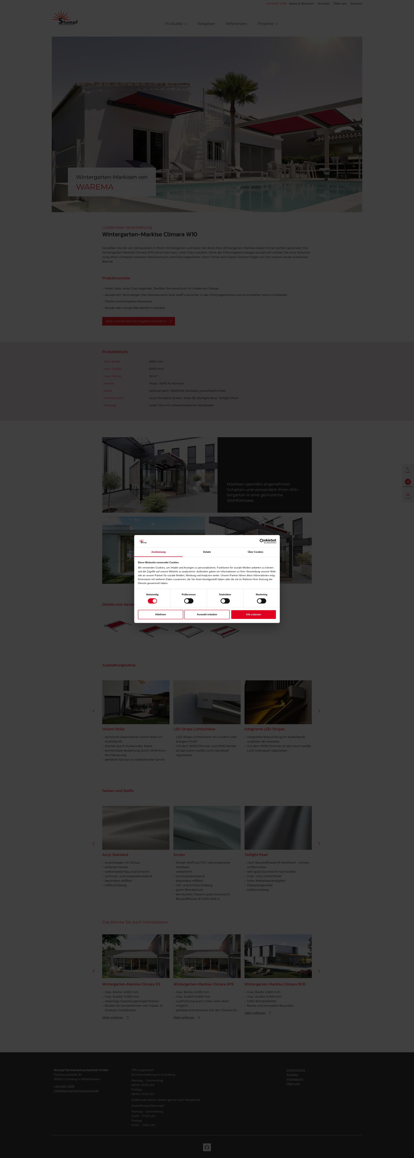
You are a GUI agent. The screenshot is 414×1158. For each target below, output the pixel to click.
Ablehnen (160, 614)
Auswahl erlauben (207, 614)
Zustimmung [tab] (158, 552)
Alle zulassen (253, 614)
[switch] (188, 601)
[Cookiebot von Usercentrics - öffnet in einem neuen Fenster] (262, 541)
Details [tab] (207, 552)
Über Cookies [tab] (255, 552)
